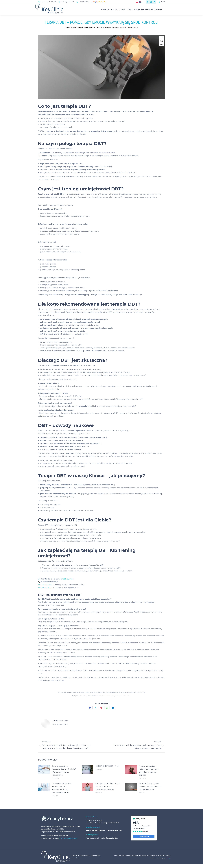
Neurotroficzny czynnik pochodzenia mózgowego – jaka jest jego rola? (150, 786)
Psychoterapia (110, 692)
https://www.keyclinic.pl (60, 724)
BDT (77, 695)
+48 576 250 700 (45, 585)
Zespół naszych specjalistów (68, 838)
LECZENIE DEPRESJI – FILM (107, 766)
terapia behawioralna (105, 695)
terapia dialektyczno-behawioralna (121, 695)
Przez (132, 692)
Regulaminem (107, 838)
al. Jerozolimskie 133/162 (48, 2)
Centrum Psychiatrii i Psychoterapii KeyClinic (80, 27)
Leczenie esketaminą (87, 692)
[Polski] (137, 2)
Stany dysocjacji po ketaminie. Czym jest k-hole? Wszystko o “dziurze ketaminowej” (64, 770)
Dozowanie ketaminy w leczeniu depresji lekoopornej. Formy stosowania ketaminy (61, 788)
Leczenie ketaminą (99, 692)
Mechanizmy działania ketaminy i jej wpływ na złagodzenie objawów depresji (148, 770)
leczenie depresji (75, 692)
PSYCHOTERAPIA (93, 695)
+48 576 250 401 (91, 823)
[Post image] (44, 769)
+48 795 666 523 (44, 588)
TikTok (163, 2)
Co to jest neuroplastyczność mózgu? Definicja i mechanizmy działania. (107, 786)
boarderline (83, 695)
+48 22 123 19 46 (84, 2)
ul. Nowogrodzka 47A (67, 2)
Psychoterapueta (120, 692)
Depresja (67, 692)
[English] (140, 2)
